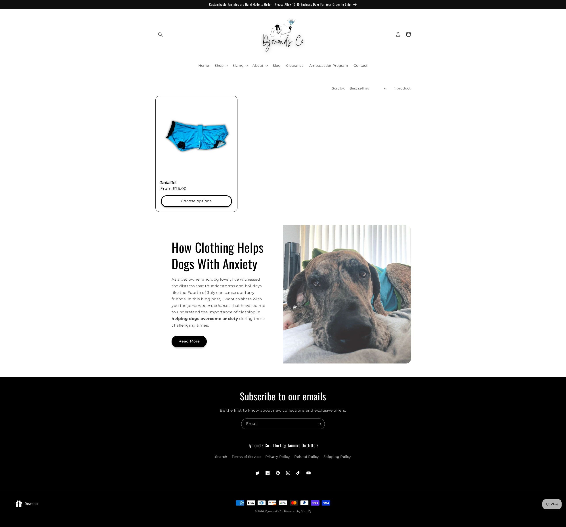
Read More (189, 341)
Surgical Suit (168, 182)
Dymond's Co (274, 511)
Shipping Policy (337, 457)
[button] (160, 34)
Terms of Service (246, 457)
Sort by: (338, 88)
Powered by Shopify (297, 511)
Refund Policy (306, 457)
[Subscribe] (319, 424)
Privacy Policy (277, 457)
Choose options (196, 201)
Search (221, 457)
